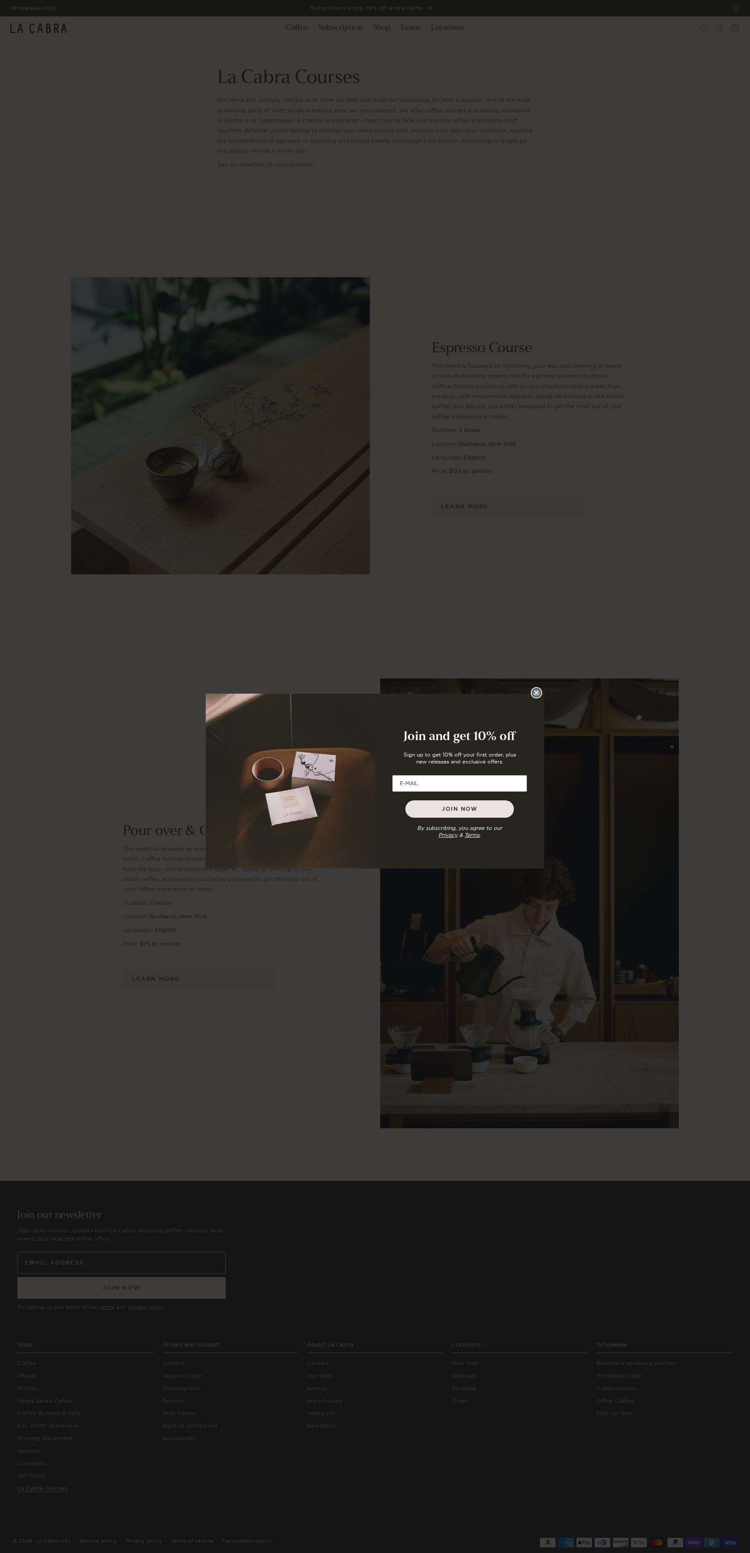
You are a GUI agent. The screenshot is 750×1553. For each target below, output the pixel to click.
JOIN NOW (459, 809)
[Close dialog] (536, 692)
